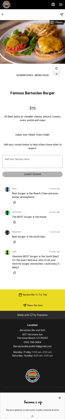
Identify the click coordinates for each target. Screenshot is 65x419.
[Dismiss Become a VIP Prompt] (59, 398)
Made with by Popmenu (25, 315)
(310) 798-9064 (32, 342)
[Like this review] (15, 202)
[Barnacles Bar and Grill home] (16, 4)
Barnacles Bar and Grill (32, 376)
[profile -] (53, 4)
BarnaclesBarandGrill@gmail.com (32, 346)
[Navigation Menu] (60, 4)
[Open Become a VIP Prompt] (32, 416)
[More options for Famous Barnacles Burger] (56, 68)
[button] (3, 14)
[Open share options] (61, 15)
